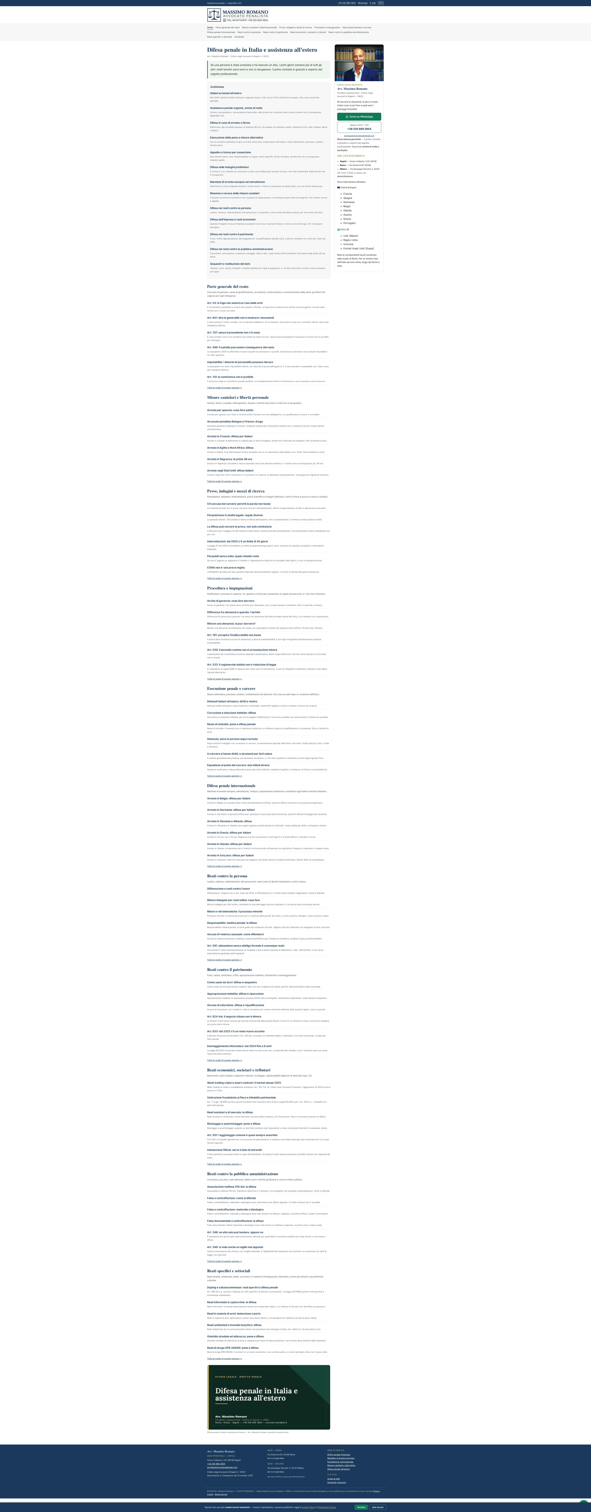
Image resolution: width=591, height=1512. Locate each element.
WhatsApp (363, 3)
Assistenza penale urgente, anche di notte (236, 108)
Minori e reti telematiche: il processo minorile (234, 911)
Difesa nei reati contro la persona (230, 208)
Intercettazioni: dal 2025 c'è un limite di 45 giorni (237, 541)
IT (380, 3)
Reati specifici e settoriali (219, 37)
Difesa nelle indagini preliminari (229, 167)
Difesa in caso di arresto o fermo (230, 122)
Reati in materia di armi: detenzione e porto (234, 1313)
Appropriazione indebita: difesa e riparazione (235, 993)
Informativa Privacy (327, 1507)
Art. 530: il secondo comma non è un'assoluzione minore (242, 649)
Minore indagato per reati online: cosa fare (233, 900)
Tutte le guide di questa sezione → (224, 387)
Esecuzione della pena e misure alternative (236, 137)
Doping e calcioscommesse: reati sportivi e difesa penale (242, 1287)
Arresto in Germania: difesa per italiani (231, 809)
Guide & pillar (333, 1478)
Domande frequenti (336, 1482)
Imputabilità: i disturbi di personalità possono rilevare (240, 362)
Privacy (376, 1491)
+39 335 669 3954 (347, 3)
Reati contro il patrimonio (275, 32)
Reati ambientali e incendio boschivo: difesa (234, 1325)
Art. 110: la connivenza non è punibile (230, 376)
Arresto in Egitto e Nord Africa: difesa (230, 447)
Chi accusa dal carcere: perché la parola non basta (239, 503)
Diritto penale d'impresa (338, 1454)
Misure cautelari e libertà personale (259, 27)
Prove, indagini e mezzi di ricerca (295, 27)
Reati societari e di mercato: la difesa (230, 1112)
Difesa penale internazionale (221, 32)
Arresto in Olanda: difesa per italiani (229, 844)
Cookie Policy (308, 1507)
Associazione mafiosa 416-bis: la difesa (231, 1186)
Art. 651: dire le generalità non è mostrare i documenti (240, 317)
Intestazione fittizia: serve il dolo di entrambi (234, 1149)
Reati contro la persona (249, 32)
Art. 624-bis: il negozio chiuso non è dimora (234, 1016)
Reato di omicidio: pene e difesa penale (231, 724)
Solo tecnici (377, 1507)
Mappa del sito (221, 1494)
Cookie (210, 1494)
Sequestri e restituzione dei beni (230, 263)
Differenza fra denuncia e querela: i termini (233, 612)
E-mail (373, 3)
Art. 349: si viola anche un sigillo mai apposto (235, 1247)
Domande (239, 37)
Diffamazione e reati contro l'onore (228, 888)
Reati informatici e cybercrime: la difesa (231, 1302)
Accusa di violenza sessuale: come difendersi (235, 934)
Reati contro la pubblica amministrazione (349, 32)
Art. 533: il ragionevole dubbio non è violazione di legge (241, 664)
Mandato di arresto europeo (340, 1458)
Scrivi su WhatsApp (361, 116)
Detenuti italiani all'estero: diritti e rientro (232, 701)
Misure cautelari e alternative (341, 1465)
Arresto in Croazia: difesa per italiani (229, 436)
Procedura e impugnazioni (327, 27)
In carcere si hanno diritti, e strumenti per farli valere (239, 753)
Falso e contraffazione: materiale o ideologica (235, 1209)
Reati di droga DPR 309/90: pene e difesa (233, 1347)
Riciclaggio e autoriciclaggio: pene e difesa (233, 1123)
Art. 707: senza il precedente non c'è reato (233, 332)
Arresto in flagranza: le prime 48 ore (229, 459)
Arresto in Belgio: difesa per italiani (228, 798)
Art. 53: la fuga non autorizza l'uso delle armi (235, 302)
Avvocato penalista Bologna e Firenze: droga (235, 421)
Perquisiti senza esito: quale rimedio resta (233, 556)
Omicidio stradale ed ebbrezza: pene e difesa (235, 1336)
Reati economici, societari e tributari (308, 32)
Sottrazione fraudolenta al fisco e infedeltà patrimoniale (241, 1097)
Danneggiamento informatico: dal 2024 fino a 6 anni (239, 1046)
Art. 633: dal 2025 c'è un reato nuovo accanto (236, 1031)
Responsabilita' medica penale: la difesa (232, 922)
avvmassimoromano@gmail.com (359, 135)
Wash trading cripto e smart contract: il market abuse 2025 (244, 1082)
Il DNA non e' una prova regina (226, 567)
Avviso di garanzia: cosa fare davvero (230, 600)
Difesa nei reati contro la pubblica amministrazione (241, 249)
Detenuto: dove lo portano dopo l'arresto (232, 739)
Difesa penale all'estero (338, 1469)
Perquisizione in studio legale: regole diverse (235, 515)
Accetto (361, 1507)
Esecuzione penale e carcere (357, 27)
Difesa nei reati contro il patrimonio (231, 234)
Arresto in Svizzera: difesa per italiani (230, 855)
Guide (210, 27)
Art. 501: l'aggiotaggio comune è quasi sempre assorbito (242, 1135)
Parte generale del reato (228, 27)
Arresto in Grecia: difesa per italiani (229, 832)
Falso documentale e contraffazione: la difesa (235, 1220)
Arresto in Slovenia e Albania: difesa (229, 821)
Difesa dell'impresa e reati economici (233, 219)
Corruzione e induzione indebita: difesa (231, 712)
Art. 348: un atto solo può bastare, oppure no (235, 1232)
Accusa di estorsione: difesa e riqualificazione (235, 1005)
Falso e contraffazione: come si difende (231, 1198)
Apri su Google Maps (275, 1458)
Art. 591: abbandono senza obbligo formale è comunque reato (245, 945)
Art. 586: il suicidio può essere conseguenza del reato (240, 347)
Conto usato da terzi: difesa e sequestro (232, 982)
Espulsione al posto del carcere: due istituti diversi (238, 765)
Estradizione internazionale (340, 1462)
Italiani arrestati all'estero (225, 93)
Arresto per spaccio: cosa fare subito (230, 410)
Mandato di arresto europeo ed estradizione (237, 181)
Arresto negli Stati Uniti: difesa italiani (230, 470)
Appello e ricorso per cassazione (230, 152)
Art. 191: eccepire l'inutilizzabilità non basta (234, 635)
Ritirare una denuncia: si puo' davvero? (231, 623)
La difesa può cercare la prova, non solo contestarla (239, 526)
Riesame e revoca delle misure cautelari (234, 193)
